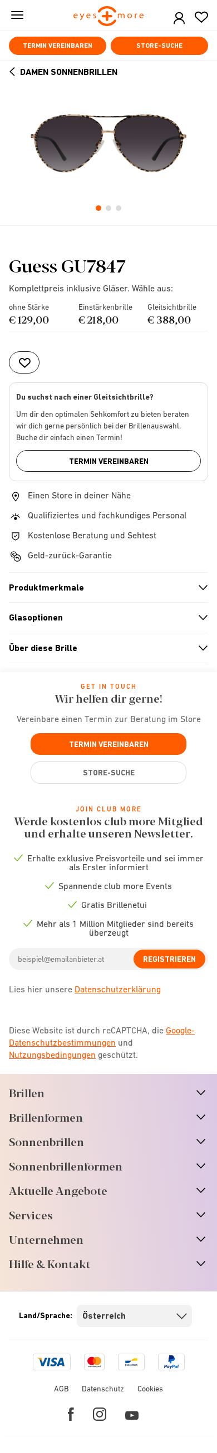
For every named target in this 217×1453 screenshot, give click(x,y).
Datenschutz (103, 1388)
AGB (61, 1388)
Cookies (150, 1388)
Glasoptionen (104, 617)
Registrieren (169, 959)
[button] (179, 18)
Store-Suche (159, 45)
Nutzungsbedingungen (52, 1055)
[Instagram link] (99, 1414)
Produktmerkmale (104, 587)
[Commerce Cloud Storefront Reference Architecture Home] (109, 17)
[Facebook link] (71, 1414)
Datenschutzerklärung (118, 989)
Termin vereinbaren (57, 45)
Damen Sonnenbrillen (68, 72)
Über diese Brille (104, 648)
